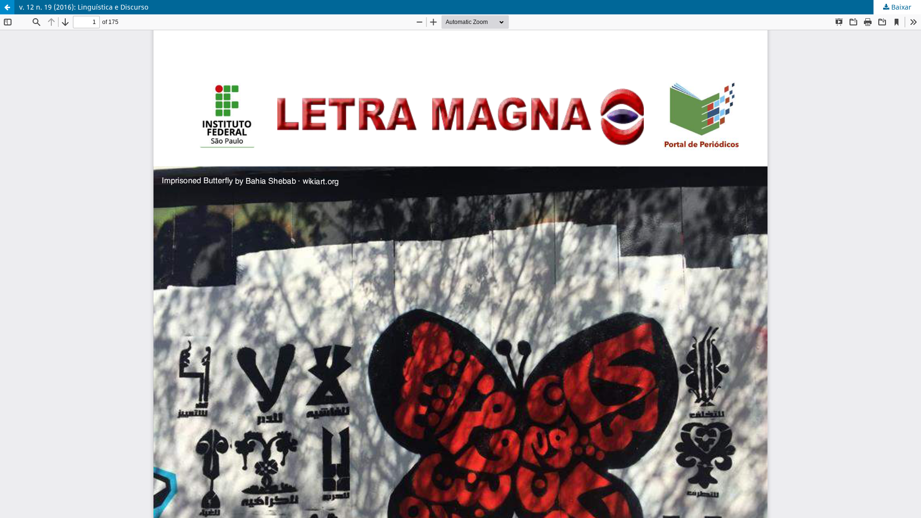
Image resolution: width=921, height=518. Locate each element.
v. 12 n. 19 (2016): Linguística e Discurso (83, 7)
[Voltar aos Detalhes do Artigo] (7, 7)
